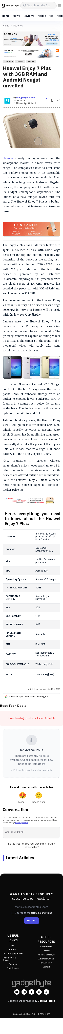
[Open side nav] (60, 6)
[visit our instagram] (24, 992)
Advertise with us (46, 958)
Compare (13, 964)
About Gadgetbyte (46, 954)
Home (6, 16)
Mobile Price (45, 16)
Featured (18, 25)
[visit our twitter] (39, 992)
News (16, 16)
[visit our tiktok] (46, 992)
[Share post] (58, 100)
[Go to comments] (45, 100)
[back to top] (57, 1026)
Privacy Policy (21, 822)
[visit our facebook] (31, 992)
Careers (46, 950)
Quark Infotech (46, 1001)
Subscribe (31, 920)
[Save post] (52, 100)
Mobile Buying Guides (13, 953)
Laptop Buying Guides (9, 959)
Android (31, 61)
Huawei (20, 61)
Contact (46, 967)
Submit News (46, 946)
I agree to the (33, 913)
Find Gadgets (13, 968)
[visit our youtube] (16, 992)
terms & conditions (41, 913)
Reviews (29, 16)
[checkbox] (12, 913)
